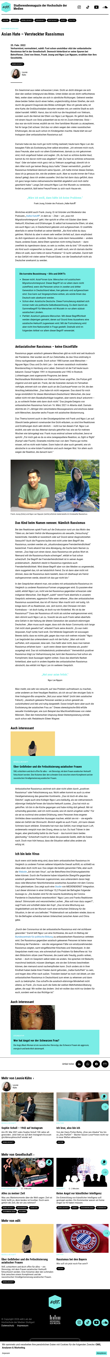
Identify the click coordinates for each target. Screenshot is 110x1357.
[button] (5, 1106)
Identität (34, 1207)
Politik (72, 20)
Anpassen (6, 1353)
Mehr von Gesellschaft (16, 1155)
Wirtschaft (52, 20)
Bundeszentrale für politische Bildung (34, 936)
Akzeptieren (101, 1353)
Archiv (60, 1268)
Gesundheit (40, 20)
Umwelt (15, 20)
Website (23, 871)
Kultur (5, 20)
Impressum (22, 1325)
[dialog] (55, 1349)
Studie (58, 886)
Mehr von (16, 1078)
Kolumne (22, 1211)
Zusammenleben (9, 1211)
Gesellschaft (26, 20)
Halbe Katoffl (32, 216)
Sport (63, 20)
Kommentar (101, 1207)
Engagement (22, 1207)
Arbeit (74, 1207)
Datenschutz (7, 1325)
